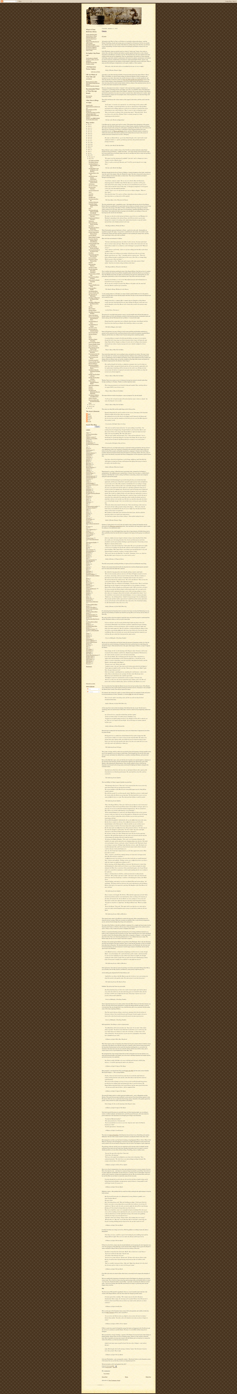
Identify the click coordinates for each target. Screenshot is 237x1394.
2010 (89, 144)
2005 (89, 149)
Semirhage (91, 388)
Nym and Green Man (93, 332)
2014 (89, 137)
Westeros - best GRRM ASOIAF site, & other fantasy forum (93, 118)
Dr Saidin (90, 417)
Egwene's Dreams (92, 235)
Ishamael (88, 520)
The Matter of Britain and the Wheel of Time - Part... (94, 299)
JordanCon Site (89, 105)
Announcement (89, 450)
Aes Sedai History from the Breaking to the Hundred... (94, 170)
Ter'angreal (88, 600)
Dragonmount (89, 96)
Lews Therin (88, 532)
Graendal (91, 262)
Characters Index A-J (90, 476)
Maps (87, 543)
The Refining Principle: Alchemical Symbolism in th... (94, 371)
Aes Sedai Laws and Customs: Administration (93, 177)
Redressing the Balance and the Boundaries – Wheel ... (94, 366)
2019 (89, 128)
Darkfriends (88, 489)
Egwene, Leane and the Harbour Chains (94, 233)
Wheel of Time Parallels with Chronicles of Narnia (94, 318)
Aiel (87, 447)
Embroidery (88, 502)
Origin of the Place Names (94, 342)
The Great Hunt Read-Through (92, 619)
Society (87, 597)
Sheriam (88, 594)
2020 (89, 126)
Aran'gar (88, 451)
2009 (89, 146)
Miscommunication (90, 551)
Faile (87, 503)
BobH (89, 414)
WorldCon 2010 (89, 656)
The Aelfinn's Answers (93, 162)
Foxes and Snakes (92, 257)
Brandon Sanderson (90, 467)
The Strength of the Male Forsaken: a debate (91, 63)
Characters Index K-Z (90, 477)
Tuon (87, 646)
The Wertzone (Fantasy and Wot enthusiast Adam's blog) (93, 113)
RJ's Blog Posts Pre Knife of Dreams (94, 378)
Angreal (88, 448)
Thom (87, 637)
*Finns (87, 432)
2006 (89, 147)
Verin (87, 647)
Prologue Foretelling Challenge (92, 575)
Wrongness (88, 663)
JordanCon (88, 522)
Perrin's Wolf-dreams (93, 345)
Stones (90, 403)
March (90, 158)
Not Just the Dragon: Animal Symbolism (93, 330)
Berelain (88, 461)
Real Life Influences (93, 363)
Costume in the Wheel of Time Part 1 (94, 215)
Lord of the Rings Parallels (92, 288)
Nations (87, 562)
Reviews (88, 581)
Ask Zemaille (89, 454)
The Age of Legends (93, 185)
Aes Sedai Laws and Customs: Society (93, 181)
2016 (89, 133)
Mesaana (90, 306)
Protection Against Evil (116, 526)
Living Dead (88, 535)
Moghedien (88, 552)
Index (87, 515)
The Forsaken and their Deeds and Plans (94, 255)
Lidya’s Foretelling (114, 1135)
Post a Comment (106, 1373)
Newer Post (104, 1377)
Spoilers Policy (89, 598)
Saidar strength (89, 585)
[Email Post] (116, 1366)
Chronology (88, 479)
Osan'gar (88, 567)
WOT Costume (89, 659)
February (91, 404)
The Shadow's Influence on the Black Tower (94, 395)
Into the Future (89, 519)
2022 (89, 124)
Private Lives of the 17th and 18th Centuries (94, 354)
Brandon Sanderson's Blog (91, 81)
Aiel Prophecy (92, 184)
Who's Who (88, 653)
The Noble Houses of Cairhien (93, 325)
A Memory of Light (90, 437)
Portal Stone (88, 571)
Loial (87, 536)
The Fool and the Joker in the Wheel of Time (94, 250)
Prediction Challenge (90, 574)
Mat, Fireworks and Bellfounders (93, 295)
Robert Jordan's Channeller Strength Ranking (94, 382)
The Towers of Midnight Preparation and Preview (91, 48)
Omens (90, 337)
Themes (87, 633)
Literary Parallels (89, 533)
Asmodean (91, 193)
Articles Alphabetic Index (91, 34)
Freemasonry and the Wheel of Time (93, 260)
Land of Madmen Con (91, 529)
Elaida (87, 499)
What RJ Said (89, 650)
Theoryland (88, 97)
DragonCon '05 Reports (94, 230)
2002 (89, 155)
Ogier (90, 336)
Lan (87, 528)
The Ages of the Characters (92, 188)
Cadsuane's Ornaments (93, 202)
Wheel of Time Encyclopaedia (92, 86)
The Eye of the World (90, 607)
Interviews (88, 518)
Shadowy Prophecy (93, 398)
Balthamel (91, 195)
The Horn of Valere (93, 267)
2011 (89, 142)
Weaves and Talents (118, 131)
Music (87, 558)
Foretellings (91, 252)
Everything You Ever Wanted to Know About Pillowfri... (93, 240)
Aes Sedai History (90, 442)
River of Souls (89, 582)
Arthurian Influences (90, 453)
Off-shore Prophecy (93, 334)
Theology (88, 634)
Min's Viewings (92, 308)
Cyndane (88, 487)
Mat (87, 545)
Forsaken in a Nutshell (91, 507)
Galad (87, 509)
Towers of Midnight (90, 640)
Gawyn (87, 512)
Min (87, 548)
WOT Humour (89, 660)
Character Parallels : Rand (94, 361)
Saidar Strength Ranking (94, 385)
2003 (89, 153)
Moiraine (88, 554)
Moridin (88, 556)
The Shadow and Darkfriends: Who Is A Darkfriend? (94, 392)
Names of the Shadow (93, 315)
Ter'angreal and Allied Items (92, 601)
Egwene (88, 497)
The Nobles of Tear (93, 327)
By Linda (104, 36)
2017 (89, 131)
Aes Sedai (88, 441)
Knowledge (88, 526)
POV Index (88, 572)
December (91, 157)
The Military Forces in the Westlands (94, 312)
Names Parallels (89, 561)
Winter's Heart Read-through (92, 655)
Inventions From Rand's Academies (94, 277)
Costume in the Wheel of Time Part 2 (94, 218)
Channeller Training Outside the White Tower (93, 205)
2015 (89, 135)
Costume (88, 481)
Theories (88, 636)
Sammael (91, 387)
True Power (88, 644)
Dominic (90, 416)
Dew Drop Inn (89, 492)
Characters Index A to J (91, 37)
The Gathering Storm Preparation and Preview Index (92, 45)
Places (87, 569)
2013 (89, 139)
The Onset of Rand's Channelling (93, 340)
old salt (89, 421)
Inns (87, 516)
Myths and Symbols (90, 559)
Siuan (87, 595)
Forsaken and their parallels (92, 506)
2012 (89, 140)
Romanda (88, 584)
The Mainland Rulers (93, 291)
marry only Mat (129, 1070)
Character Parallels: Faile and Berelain (94, 244)
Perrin (87, 568)
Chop (90, 208)
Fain (87, 505)
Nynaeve (88, 564)
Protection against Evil (93, 360)
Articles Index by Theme (91, 36)
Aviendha (88, 458)
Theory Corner (89, 50)
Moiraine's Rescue (92, 310)
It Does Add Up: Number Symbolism (94, 280)
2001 (89, 408)
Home (126, 1377)
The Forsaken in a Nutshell (92, 58)
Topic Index (88, 40)
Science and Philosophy (91, 588)
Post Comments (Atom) (114, 1380)
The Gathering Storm (90, 614)
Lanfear (90, 283)
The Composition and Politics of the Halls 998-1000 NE (93, 211)
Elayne (87, 500)
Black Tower (88, 464)
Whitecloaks (88, 652)
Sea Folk (88, 590)
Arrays (90, 192)
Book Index (88, 466)
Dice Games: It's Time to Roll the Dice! (94, 228)
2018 (89, 130)
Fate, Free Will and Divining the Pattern (94, 247)
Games (87, 510)
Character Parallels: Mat (94, 292)
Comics (87, 480)
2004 (89, 151)
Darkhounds (91, 221)
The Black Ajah (92, 197)
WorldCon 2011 (89, 658)
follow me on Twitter (95, 71)
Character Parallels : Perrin (94, 344)
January (90, 406)
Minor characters (89, 549)
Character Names (89, 473)
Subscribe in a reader (90, 683)
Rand (87, 580)
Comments (90, 692)
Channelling (88, 471)
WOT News (88, 662)
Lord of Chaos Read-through (92, 539)
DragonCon (88, 496)
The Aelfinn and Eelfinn (94, 160)
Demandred (91, 225)
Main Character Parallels (91, 542)
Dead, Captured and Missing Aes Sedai (93, 223)
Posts (89, 689)
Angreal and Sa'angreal (94, 190)
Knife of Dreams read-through (92, 523)
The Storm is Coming (90, 629)
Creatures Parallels (90, 483)
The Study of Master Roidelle (92, 630)
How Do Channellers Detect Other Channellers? (93, 270)
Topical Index (89, 639)
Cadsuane (88, 468)
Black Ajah (88, 463)
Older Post (148, 1377)
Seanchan (88, 591)
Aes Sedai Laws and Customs (92, 444)
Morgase (88, 555)
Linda (89, 419)
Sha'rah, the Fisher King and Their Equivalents (94, 400)
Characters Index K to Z (91, 38)
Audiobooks (88, 457)
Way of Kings (89, 649)
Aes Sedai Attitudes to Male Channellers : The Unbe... (94, 165)
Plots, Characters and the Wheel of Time (94, 348)
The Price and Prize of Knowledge (93, 351)
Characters (88, 474)
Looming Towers (89, 538)
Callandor (88, 470)
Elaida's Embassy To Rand (94, 237)
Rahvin (87, 578)
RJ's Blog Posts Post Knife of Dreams (94, 375)
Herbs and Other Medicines (92, 265)
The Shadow (88, 624)
